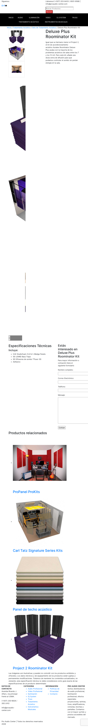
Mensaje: (61, 395)
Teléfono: (61, 387)
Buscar (49, 12)
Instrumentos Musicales (56, 22)
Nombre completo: (65, 370)
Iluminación (34, 18)
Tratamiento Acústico (29, 22)
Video (48, 18)
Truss (74, 18)
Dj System (61, 18)
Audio (20, 18)
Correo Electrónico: (66, 378)
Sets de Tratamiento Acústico (44, 27)
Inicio (11, 18)
